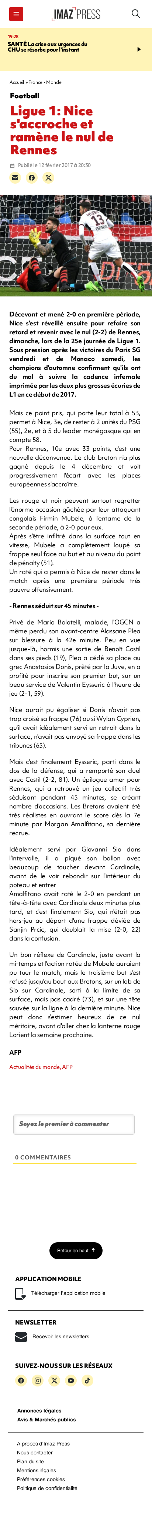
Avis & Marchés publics (46, 1420)
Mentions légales (36, 1470)
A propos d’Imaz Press (43, 1444)
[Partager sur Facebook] (32, 178)
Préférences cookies (41, 1479)
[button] (16, 14)
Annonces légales (39, 1411)
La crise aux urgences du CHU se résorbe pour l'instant (47, 46)
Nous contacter (35, 1453)
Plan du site (30, 1462)
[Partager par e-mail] (15, 178)
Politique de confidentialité (47, 1488)
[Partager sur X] (48, 178)
